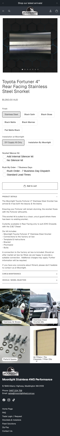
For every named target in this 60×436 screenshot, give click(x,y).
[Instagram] (8, 400)
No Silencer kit (15, 160)
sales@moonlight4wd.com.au (21, 393)
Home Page (7, 409)
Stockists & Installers (11, 420)
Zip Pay (5, 427)
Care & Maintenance (11, 274)
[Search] (9, 11)
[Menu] (3, 11)
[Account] (50, 11)
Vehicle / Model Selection (14, 280)
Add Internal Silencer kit (20, 156)
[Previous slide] (3, 3)
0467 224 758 (15, 390)
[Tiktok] (13, 400)
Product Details (9, 196)
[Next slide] (57, 3)
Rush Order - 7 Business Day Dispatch (28, 171)
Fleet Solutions (9, 423)
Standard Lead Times (19, 174)
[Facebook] (4, 400)
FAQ (4, 412)
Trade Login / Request (12, 416)
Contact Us (7, 431)
